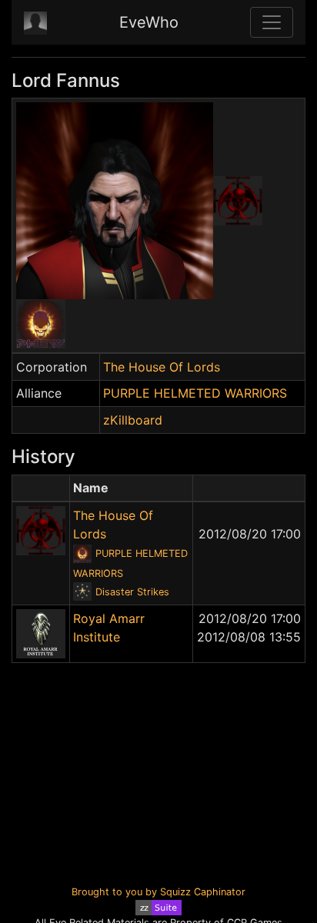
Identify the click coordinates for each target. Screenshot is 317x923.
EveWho (149, 22)
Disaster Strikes (132, 592)
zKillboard (132, 420)
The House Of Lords (161, 367)
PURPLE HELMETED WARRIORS (195, 393)
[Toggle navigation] (271, 22)
